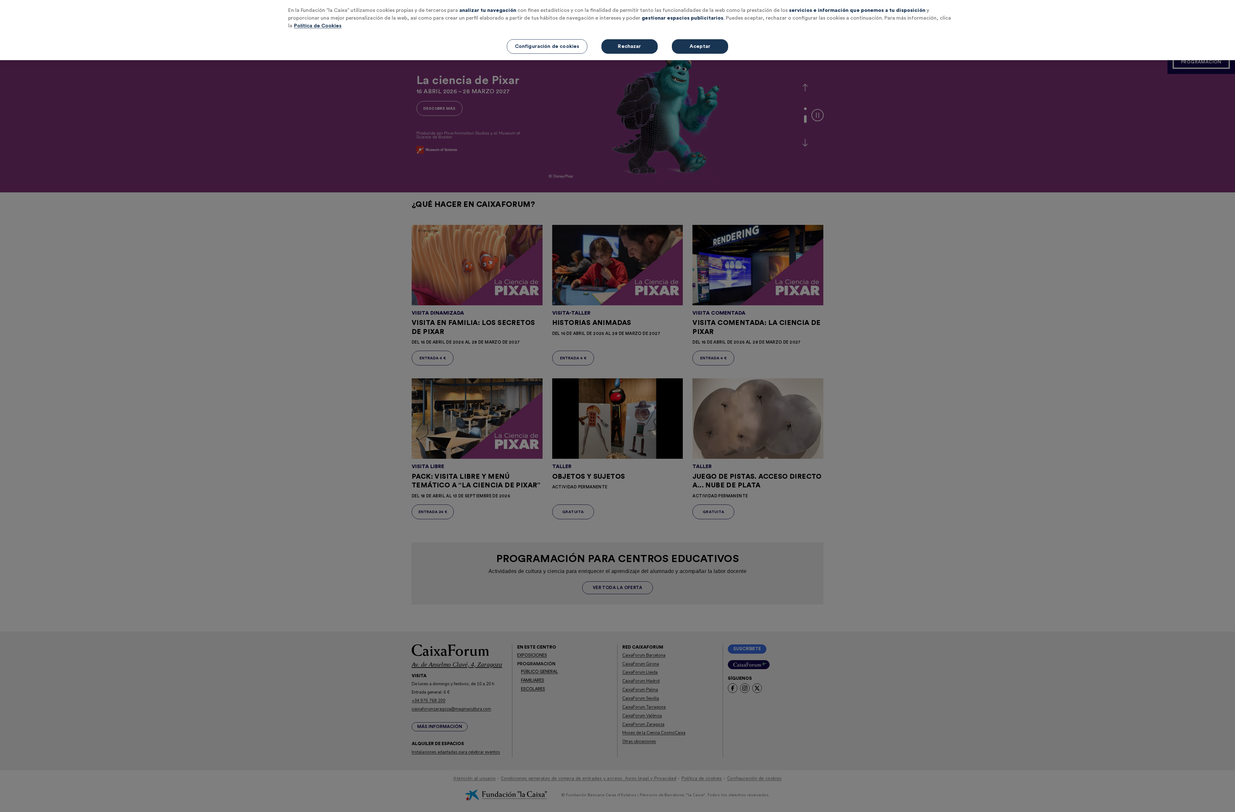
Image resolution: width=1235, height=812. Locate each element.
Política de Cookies (318, 25)
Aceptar (700, 46)
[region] (617, 30)
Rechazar (629, 46)
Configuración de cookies (547, 46)
